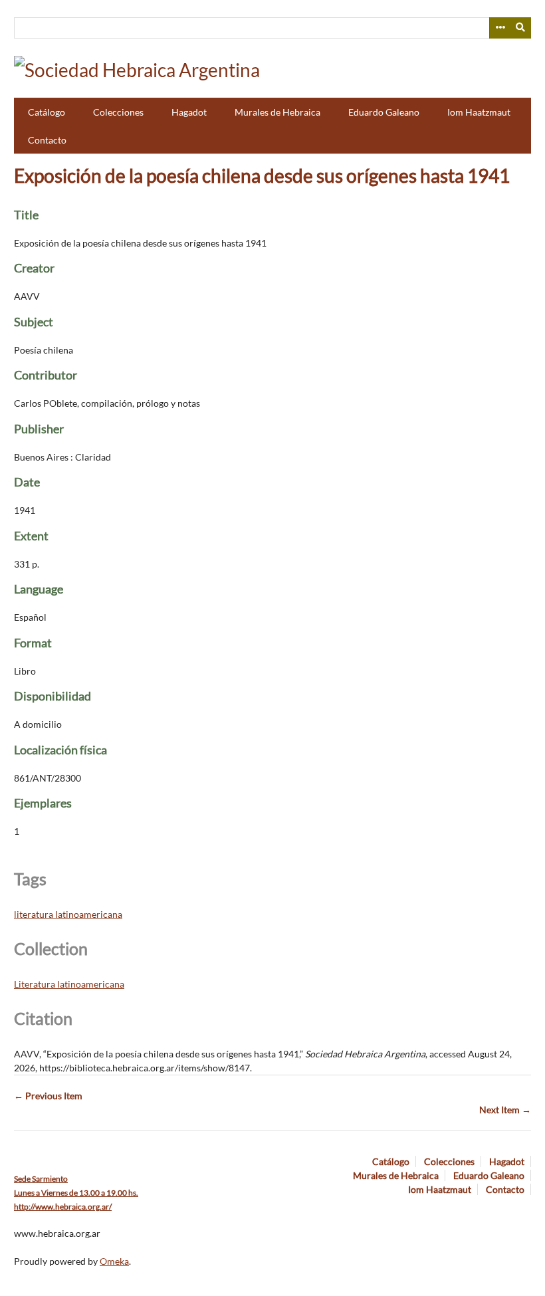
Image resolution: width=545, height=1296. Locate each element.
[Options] (499, 28)
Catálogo (46, 112)
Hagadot (189, 112)
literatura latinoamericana (68, 914)
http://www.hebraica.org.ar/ (63, 1206)
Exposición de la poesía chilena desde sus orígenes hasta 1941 (262, 175)
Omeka (114, 1261)
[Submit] (521, 28)
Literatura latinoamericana (69, 984)
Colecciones (118, 112)
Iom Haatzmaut (478, 112)
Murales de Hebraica (277, 112)
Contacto (47, 140)
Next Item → (505, 1109)
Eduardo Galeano (383, 112)
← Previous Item (48, 1095)
